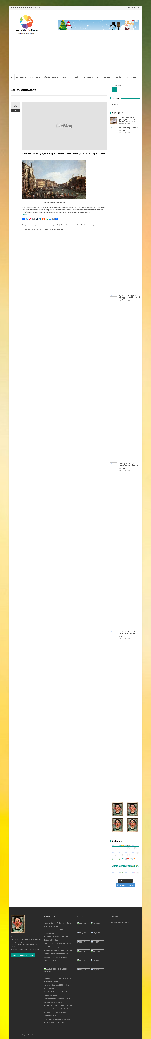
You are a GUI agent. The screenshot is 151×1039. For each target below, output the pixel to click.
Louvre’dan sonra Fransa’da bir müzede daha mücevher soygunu (128, 466)
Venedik (30, 229)
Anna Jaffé (69, 225)
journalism (39, 225)
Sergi (76, 77)
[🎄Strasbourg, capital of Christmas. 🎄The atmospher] (135, 855)
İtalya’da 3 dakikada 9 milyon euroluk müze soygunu (128, 129)
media (45, 225)
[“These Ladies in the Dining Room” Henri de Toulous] (115, 861)
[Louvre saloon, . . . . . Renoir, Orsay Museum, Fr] (115, 868)
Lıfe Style (34, 77)
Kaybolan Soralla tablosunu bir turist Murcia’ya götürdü (127, 119)
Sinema (107, 77)
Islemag (13, 1035)
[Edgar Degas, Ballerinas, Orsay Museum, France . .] (122, 868)
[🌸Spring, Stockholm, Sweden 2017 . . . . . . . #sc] (135, 875)
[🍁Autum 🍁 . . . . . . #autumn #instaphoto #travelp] (128, 861)
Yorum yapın (58, 229)
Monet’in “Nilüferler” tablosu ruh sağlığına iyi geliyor (129, 297)
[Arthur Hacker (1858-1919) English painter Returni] (115, 848)
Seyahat (87, 77)
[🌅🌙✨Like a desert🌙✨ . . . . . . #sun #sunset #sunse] (122, 848)
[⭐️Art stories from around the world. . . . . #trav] (128, 855)
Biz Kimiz (131, 8)
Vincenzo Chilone (44, 229)
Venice (35, 229)
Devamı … (25, 215)
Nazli (86, 225)
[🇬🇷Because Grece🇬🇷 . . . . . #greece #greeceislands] (122, 855)
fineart (33, 225)
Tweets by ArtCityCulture (119, 922)
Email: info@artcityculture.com (23, 955)
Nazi (82, 225)
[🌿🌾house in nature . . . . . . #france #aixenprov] (135, 868)
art (29, 225)
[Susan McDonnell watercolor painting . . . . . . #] (122, 861)
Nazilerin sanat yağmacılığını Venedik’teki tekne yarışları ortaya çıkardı (64, 153)
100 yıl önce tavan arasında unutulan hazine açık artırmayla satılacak (129, 634)
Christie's (76, 225)
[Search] (114, 89)
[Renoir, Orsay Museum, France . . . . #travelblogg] (128, 868)
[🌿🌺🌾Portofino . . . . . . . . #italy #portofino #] (122, 875)
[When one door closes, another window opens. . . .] (115, 875)
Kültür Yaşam (50, 77)
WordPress (32, 1035)
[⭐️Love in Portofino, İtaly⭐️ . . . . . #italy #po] (128, 875)
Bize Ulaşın (131, 77)
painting (51, 225)
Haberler (20, 77)
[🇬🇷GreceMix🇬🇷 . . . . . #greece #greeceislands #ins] (135, 848)
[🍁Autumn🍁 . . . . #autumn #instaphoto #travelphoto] (135, 861)
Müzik (118, 77)
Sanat (65, 77)
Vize (98, 77)
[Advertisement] (75, 57)
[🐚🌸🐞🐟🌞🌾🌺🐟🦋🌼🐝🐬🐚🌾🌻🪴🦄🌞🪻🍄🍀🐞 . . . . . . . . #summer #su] (128, 848)
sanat (56, 225)
